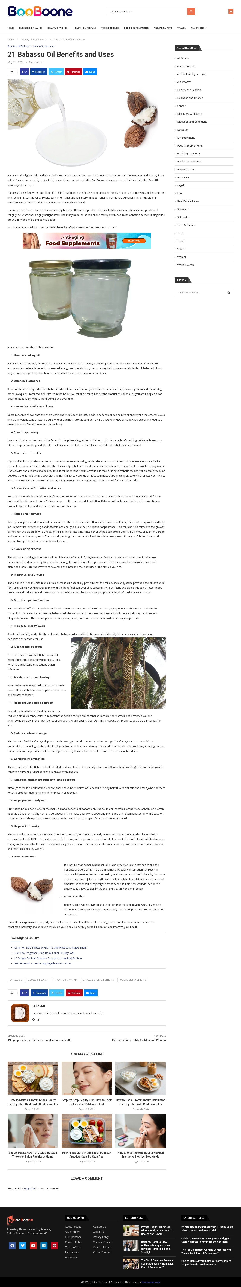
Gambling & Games (189, 153)
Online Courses (101, 1252)
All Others (197, 28)
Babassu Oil (16, 980)
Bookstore (71, 1257)
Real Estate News (188, 201)
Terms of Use (73, 1247)
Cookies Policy (73, 1242)
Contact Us (99, 1226)
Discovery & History (189, 113)
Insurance (183, 177)
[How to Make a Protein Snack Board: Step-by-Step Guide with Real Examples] (33, 1078)
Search (191, 11)
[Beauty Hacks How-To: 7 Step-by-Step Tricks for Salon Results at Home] (33, 1131)
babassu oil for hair (66, 980)
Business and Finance (190, 98)
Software (182, 209)
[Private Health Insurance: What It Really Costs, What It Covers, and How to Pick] (131, 1230)
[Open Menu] (230, 11)
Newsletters (72, 1252)
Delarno (38, 1006)
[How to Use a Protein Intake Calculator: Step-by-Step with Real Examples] (140, 1078)
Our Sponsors (73, 1237)
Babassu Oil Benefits (38, 980)
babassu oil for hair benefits (98, 980)
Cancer (181, 105)
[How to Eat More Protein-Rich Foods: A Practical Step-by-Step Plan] (87, 1131)
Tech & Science (110, 28)
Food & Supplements (136, 28)
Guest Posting (73, 1226)
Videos (181, 249)
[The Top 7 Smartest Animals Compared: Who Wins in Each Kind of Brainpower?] (131, 1264)
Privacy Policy (101, 1237)
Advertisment (72, 1232)
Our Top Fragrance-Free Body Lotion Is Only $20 (44, 953)
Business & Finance (30, 28)
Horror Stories (186, 169)
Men (180, 193)
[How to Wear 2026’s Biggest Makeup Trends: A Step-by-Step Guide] (140, 1131)
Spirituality (183, 217)
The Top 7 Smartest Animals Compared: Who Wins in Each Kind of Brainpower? (157, 1264)
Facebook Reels (102, 1247)
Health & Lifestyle (85, 28)
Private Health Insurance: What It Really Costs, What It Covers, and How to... (157, 1230)
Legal (180, 185)
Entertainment (186, 137)
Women (182, 257)
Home (11, 28)
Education (183, 129)
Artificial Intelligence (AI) (191, 74)
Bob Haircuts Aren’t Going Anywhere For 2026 (42, 963)
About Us (98, 1232)
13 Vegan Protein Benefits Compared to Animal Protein (48, 958)
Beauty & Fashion (57, 28)
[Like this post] (25, 71)
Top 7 (181, 233)
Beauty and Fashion (32, 39)
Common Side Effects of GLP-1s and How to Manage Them (50, 947)
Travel (181, 28)
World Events (185, 265)
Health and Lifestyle (189, 161)
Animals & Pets (163, 28)
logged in (29, 1188)
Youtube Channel (103, 1242)
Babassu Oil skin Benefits (133, 980)
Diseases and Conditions (192, 121)
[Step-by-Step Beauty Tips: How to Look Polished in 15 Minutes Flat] (87, 1078)
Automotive (184, 82)
